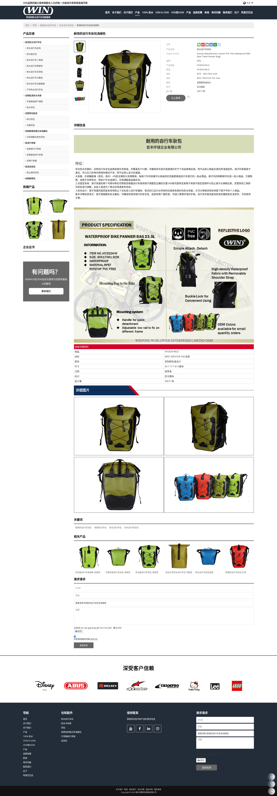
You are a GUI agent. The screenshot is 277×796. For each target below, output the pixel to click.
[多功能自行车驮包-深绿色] (34, 229)
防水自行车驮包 (66, 25)
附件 (80, 631)
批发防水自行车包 (48, 25)
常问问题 (216, 12)
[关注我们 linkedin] (148, 728)
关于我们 (116, 12)
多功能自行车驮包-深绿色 (146, 572)
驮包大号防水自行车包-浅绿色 (178, 572)
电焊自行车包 (100, 527)
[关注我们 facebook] (139, 728)
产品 (137, 12)
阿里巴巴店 (247, 12)
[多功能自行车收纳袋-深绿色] (34, 205)
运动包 (64, 740)
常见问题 (140, 789)
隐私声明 (149, 789)
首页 (107, 12)
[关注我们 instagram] (157, 728)
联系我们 (227, 12)
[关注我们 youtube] (130, 728)
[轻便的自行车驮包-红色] (238, 555)
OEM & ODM (162, 12)
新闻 (207, 12)
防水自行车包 (115, 527)
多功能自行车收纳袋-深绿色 (87, 572)
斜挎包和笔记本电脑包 (71, 732)
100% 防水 (147, 12)
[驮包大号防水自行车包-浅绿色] (58, 229)
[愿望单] (271, 784)
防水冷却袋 (66, 723)
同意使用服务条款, (86, 639)
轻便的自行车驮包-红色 (235, 572)
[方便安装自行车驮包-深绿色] (58, 205)
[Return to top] (271, 791)
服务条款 (94, 639)
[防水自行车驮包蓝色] (208, 555)
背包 (63, 727)
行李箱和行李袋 (68, 736)
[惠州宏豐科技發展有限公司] (38, 11)
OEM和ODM (177, 12)
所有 (35, 25)
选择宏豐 (197, 12)
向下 (236, 12)
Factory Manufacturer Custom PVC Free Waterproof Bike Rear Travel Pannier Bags (223, 55)
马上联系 (175, 98)
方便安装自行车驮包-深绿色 (117, 572)
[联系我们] (271, 777)
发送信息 (84, 645)
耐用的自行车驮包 (83, 527)
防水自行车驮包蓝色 (204, 572)
